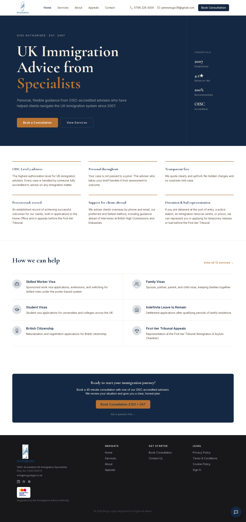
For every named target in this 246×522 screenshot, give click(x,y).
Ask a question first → (123, 414)
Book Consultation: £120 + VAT (123, 404)
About (78, 7)
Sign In (197, 469)
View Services (77, 122)
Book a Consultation (37, 122)
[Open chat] (236, 512)
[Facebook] (23, 481)
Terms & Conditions (205, 458)
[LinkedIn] (18, 481)
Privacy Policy (202, 452)
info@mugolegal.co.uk (29, 475)
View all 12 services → (219, 262)
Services (63, 7)
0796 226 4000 (144, 7)
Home (47, 7)
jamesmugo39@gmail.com (177, 7)
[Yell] (29, 481)
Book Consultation (213, 7)
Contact (110, 7)
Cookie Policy (201, 464)
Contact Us (156, 458)
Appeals (93, 7)
